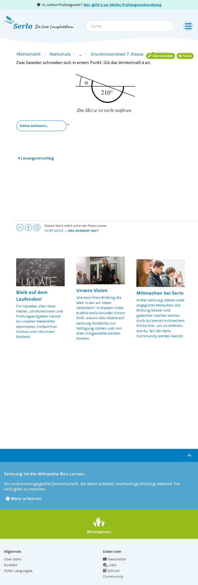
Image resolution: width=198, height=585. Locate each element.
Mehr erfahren (26, 498)
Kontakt (10, 565)
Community (113, 576)
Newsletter (117, 559)
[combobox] (129, 26)
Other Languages (18, 570)
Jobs (113, 565)
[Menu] (188, 26)
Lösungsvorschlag (36, 158)
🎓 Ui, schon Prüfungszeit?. (99, 4)
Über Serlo (12, 559)
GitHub (113, 570)
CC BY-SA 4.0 (53, 231)
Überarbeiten (162, 56)
